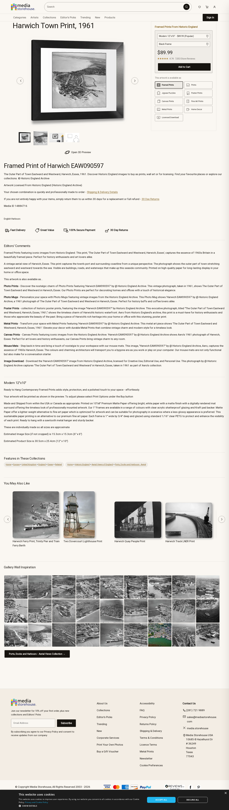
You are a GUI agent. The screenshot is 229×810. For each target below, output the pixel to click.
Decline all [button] (192, 799)
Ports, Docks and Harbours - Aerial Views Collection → (37, 654)
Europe (16, 464)
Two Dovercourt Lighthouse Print (83, 541)
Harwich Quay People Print (129, 541)
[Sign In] (214, 6)
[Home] (25, 6)
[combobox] (114, 7)
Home (8, 464)
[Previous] (20, 80)
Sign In (210, 17)
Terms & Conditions (151, 737)
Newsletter (146, 758)
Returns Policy (148, 724)
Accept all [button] (161, 799)
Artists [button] (34, 17)
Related (58, 464)
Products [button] (110, 17)
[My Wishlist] (199, 6)
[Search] (186, 7)
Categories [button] (19, 17)
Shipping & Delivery (151, 731)
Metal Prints (147, 751)
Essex (50, 464)
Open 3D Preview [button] (81, 152)
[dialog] (114, 800)
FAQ (142, 710)
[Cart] (207, 6)
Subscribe (66, 723)
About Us (102, 703)
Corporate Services (108, 737)
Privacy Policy (148, 717)
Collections (49, 17)
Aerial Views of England (102, 464)
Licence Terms (148, 744)
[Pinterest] (198, 788)
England (42, 464)
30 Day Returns (150, 199)
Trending (85, 17)
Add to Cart (184, 67)
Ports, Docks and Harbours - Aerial (130, 464)
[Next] (134, 80)
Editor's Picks (68, 17)
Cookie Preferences (151, 765)
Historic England (82, 464)
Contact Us (189, 703)
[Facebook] (190, 788)
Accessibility (147, 703)
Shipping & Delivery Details (102, 192)
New (97, 17)
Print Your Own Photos (110, 744)
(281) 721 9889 (195, 710)
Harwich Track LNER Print (180, 541)
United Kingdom (29, 464)
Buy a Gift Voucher (108, 751)
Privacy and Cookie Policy (36, 802)
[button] (80, 806)
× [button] (225, 793)
